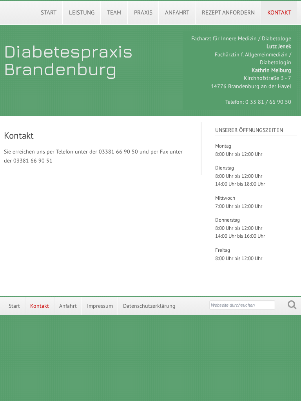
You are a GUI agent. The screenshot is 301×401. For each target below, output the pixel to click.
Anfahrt (177, 12)
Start (48, 12)
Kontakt (279, 12)
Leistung (81, 12)
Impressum (100, 305)
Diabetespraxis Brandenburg (68, 59)
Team (114, 12)
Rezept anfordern (228, 12)
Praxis (143, 12)
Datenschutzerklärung (149, 305)
